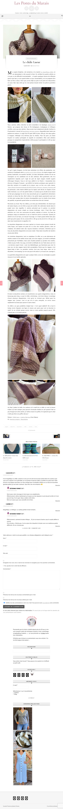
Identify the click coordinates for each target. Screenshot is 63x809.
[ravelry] (27, 675)
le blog (43, 633)
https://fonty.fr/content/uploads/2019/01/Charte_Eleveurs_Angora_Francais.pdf (31, 187)
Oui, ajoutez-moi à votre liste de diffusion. (15, 565)
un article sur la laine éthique (32, 172)
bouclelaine (19, 426)
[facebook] (14, 675)
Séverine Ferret (35, 65)
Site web (5, 553)
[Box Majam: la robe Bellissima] (6, 436)
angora (6, 426)
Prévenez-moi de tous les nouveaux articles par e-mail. (17, 599)
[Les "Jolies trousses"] (56, 436)
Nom (4, 538)
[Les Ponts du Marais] (31, 6)
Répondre (57, 485)
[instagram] (23, 675)
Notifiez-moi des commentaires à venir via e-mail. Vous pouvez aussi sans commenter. (32, 603)
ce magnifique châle (47, 72)
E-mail (5, 545)
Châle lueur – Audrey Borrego (21, 417)
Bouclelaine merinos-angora (30, 131)
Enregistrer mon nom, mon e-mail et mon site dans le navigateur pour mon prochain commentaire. (29, 562)
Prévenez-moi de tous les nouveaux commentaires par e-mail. (19, 594)
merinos (30, 426)
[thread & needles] (32, 675)
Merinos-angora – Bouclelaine (19, 419)
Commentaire (7, 569)
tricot (36, 426)
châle (25, 426)
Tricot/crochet (31, 58)
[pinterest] (19, 675)
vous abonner (46, 603)
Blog (15, 694)
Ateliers (16, 692)
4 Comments (31, 430)
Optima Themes (15, 806)
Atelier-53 (51, 125)
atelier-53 (12, 426)
